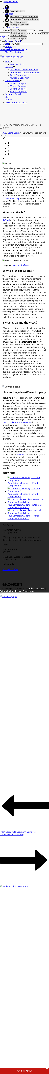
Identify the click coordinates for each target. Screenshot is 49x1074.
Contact (8, 46)
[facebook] (4, 585)
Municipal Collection (19, 24)
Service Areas (29, 591)
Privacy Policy (6, 591)
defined (6, 220)
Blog (7, 43)
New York (21, 454)
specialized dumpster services (17, 422)
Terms (18, 591)
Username (5, 30)
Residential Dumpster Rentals (24, 16)
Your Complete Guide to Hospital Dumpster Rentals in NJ (23, 517)
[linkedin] (8, 585)
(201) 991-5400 (10, 1)
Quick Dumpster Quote (16, 49)
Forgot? (3, 36)
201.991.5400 (10, 569)
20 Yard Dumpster (18, 35)
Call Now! (26, 1071)
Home (3, 132)
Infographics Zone (20, 265)
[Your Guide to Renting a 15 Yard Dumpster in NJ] (27, 491)
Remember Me (33, 33)
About (8, 8)
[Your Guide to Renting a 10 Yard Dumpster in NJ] (27, 480)
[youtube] (20, 585)
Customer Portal (13, 41)
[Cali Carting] (11, 56)
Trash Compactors (19, 22)
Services (9, 13)
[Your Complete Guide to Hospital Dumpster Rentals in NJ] (27, 513)
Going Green (14, 132)
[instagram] (12, 585)
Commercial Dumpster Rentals (24, 19)
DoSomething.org (11, 198)
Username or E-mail (9, 43)
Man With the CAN (13, 52)
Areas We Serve (17, 11)
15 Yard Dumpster (18, 33)
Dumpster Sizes (12, 27)
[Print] (4, 158)
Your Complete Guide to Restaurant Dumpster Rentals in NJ (24, 506)
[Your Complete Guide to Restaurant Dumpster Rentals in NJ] (27, 502)
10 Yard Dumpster (18, 30)
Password (38, 30)
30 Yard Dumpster (18, 38)
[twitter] (16, 585)
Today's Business (36, 588)
